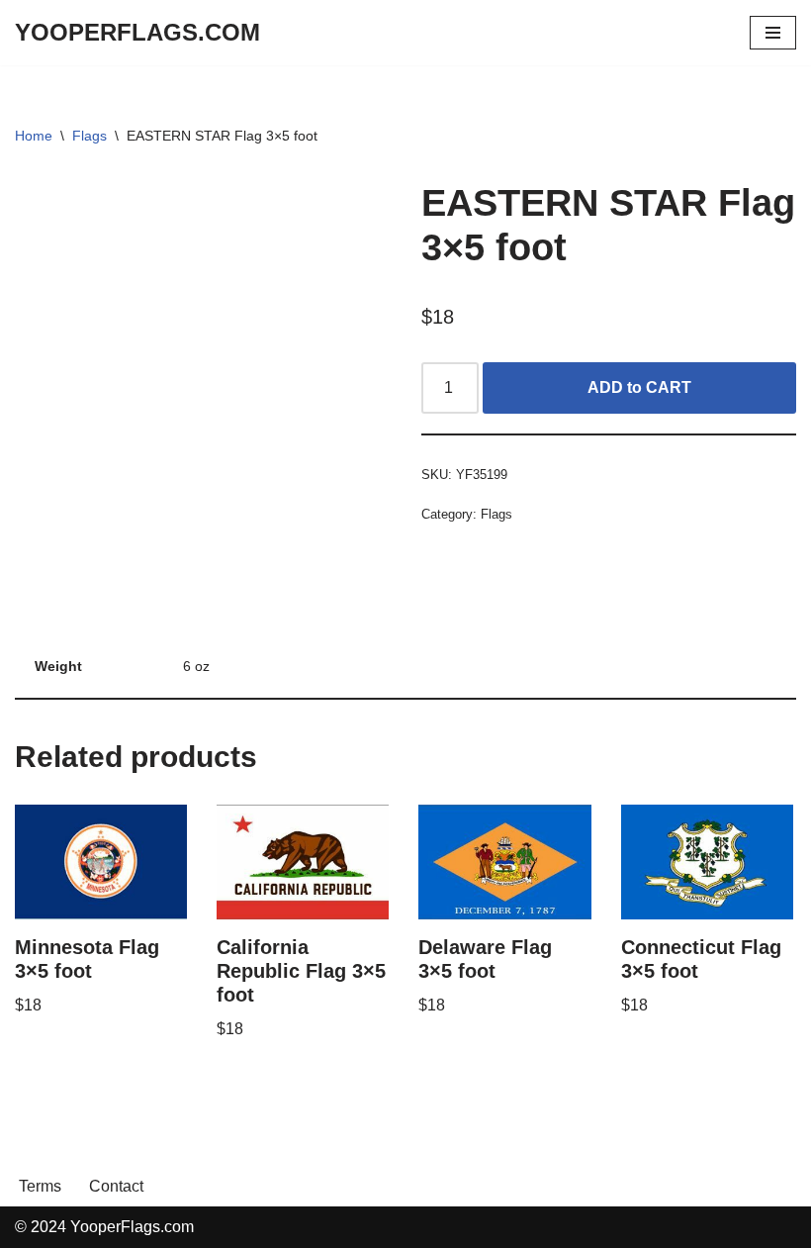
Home (33, 136)
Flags (89, 136)
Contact (116, 1186)
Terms (40, 1186)
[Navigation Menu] (773, 32)
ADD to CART (639, 387)
